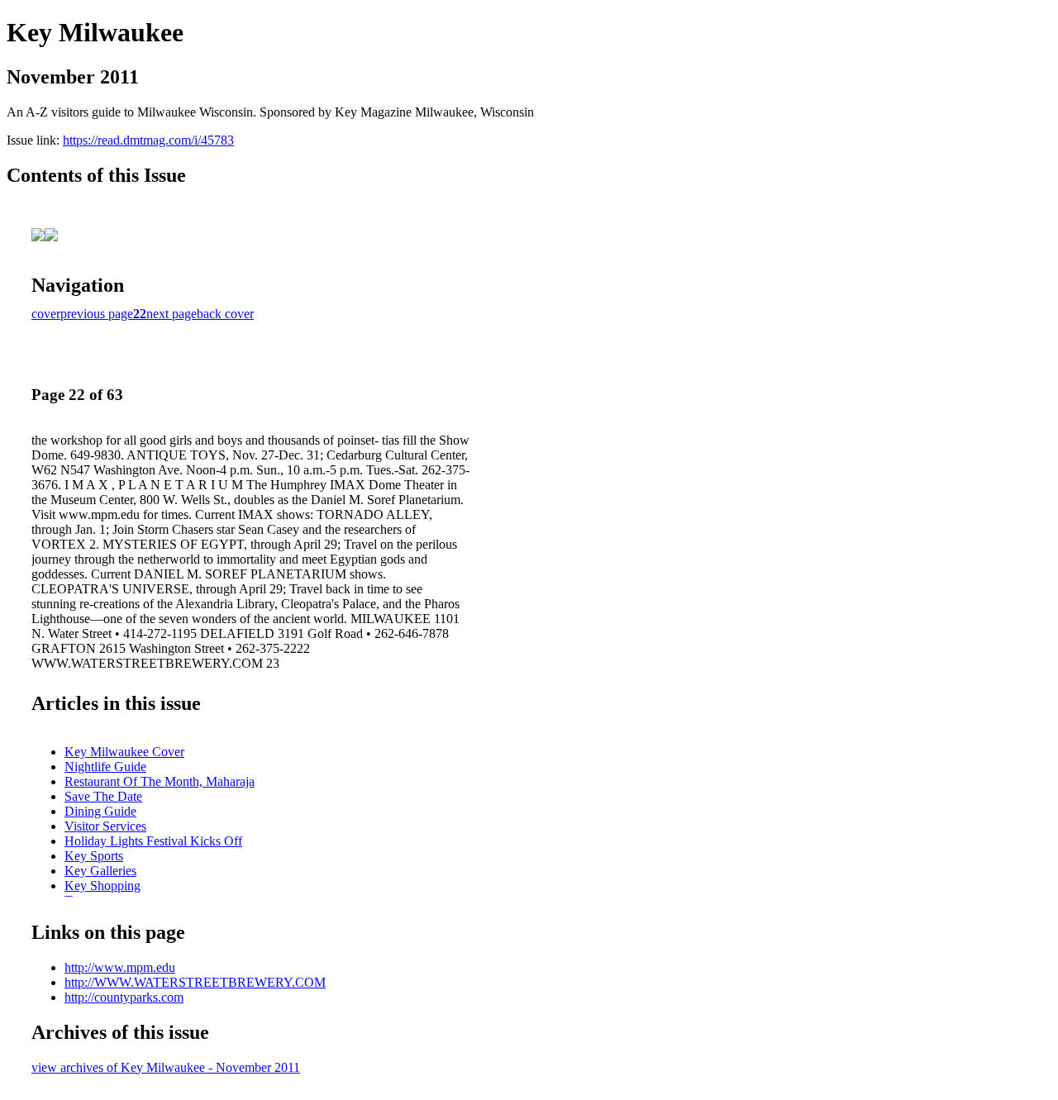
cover (45, 314)
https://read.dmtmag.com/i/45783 (148, 140)
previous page (96, 314)
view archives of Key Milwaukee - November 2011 (165, 1067)
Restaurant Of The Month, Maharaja (159, 781)
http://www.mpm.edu (119, 967)
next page (171, 314)
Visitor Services (105, 826)
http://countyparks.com (123, 997)
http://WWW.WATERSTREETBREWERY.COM (195, 982)
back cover (225, 314)
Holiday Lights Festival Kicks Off (153, 841)
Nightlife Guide (105, 767)
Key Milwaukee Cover (124, 752)
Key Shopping (102, 886)
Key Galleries (100, 871)
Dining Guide (100, 811)
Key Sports (93, 856)
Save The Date (103, 796)
